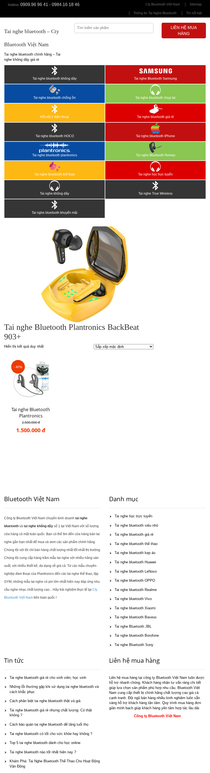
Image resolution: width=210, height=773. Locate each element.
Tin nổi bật (194, 13)
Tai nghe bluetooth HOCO (55, 136)
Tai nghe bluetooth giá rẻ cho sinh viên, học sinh (48, 678)
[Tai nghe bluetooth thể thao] (54, 166)
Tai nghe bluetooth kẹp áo (135, 553)
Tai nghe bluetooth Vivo (133, 599)
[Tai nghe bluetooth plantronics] (54, 147)
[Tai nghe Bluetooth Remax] (155, 147)
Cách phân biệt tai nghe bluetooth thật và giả (45, 701)
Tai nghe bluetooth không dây (55, 78)
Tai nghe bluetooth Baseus (136, 617)
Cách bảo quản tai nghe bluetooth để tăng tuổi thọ (49, 724)
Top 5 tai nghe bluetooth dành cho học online (45, 743)
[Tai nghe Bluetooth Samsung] (155, 70)
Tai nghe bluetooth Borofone (137, 635)
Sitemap (195, 4)
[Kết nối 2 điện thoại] (54, 108)
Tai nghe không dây (54, 193)
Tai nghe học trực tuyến (155, 174)
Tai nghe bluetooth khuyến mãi (54, 213)
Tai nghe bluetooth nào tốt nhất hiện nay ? (43, 752)
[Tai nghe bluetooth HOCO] (54, 128)
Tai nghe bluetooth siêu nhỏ (136, 525)
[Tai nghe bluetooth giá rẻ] (155, 108)
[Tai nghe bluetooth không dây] (54, 70)
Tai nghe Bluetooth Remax (155, 155)
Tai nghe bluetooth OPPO (135, 580)
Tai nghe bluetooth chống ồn (54, 98)
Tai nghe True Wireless (155, 193)
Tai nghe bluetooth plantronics (54, 155)
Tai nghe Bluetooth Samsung (155, 78)
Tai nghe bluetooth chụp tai (155, 98)
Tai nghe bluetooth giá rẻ (155, 117)
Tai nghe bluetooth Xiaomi (135, 608)
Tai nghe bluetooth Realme (136, 590)
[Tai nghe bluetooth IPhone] (155, 128)
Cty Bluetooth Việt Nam (162, 4)
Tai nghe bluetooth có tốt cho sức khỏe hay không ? (51, 734)
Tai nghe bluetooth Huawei (135, 562)
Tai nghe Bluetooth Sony (134, 645)
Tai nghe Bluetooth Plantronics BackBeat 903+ (30, 415)
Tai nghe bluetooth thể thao (54, 174)
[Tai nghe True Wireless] (155, 185)
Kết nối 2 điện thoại (54, 117)
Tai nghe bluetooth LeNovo (136, 571)
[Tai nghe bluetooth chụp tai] (155, 89)
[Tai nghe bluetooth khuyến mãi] (54, 204)
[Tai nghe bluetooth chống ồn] (54, 89)
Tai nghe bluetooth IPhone (155, 136)
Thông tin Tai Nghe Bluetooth (155, 13)
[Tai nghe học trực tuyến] (155, 166)
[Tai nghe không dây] (54, 185)
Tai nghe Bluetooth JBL (133, 626)
